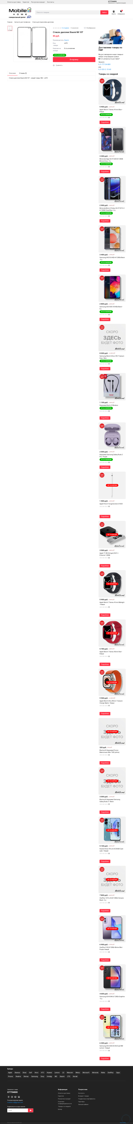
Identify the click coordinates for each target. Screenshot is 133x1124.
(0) (109, 117)
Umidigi (49, 1076)
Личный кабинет (83, 1104)
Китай (75, 1076)
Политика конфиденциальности (65, 1102)
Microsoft (86, 1072)
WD (56, 1076)
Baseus (17, 1072)
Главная (9, 22)
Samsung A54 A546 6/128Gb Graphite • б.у (112, 997)
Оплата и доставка (14, 2)
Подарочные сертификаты (86, 1099)
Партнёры (81, 1101)
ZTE (68, 1076)
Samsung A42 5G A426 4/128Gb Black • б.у (112, 258)
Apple (10, 1072)
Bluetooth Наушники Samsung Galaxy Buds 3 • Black (110, 800)
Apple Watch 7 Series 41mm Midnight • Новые (112, 603)
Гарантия (26, 2)
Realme (18, 1076)
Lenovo (57, 1072)
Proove (10, 1076)
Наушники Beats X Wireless (109, 405)
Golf (30, 1072)
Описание (12, 73)
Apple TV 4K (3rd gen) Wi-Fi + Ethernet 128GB (109, 554)
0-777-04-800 (105, 64)
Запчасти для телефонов (22, 22)
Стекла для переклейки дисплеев (43, 22)
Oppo (118, 1072)
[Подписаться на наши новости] (30, 1110)
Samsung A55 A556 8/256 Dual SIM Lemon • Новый (111, 1047)
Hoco (36, 1072)
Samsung (34, 1076)
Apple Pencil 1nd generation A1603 (111, 504)
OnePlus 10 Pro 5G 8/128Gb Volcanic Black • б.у (112, 899)
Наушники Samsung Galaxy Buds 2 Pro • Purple (111, 456)
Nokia (103, 1072)
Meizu (78, 1072)
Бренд (60, 1109)
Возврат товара (83, 1096)
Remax (26, 1076)
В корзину (74, 59)
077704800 (117, 2)
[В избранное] (122, 80)
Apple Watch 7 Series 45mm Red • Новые (111, 653)
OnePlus (110, 1072)
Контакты (50, 2)
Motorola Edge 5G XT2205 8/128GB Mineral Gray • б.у (111, 160)
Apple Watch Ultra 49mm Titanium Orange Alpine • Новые (111, 702)
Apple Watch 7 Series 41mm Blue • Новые (111, 111)
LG (63, 1072)
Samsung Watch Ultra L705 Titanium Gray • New (112, 357)
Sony (42, 1076)
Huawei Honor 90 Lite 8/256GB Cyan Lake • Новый (111, 850)
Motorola (95, 1072)
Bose (24, 1072)
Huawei (49, 1072)
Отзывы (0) (23, 73)
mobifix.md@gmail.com (15, 1102)
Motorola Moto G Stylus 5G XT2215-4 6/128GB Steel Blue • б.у (112, 209)
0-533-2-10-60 (105, 69)
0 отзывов (65, 28)
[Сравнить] (122, 84)
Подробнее (105, 122)
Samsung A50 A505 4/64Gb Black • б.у (111, 308)
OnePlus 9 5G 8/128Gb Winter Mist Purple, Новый (111, 948)
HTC (42, 1072)
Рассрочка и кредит (38, 2)
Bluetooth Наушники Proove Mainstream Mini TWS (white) (109, 751)
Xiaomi (66, 40)
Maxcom (70, 1072)
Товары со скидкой (64, 1106)
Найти (104, 12)
